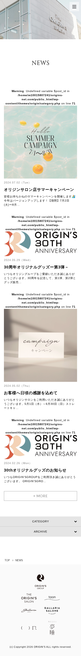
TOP (7, 560)
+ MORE (40, 496)
